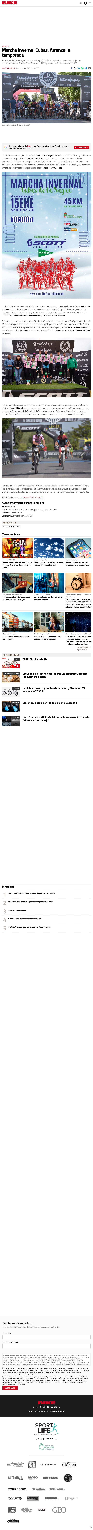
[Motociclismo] (50, 1478)
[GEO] (59, 1509)
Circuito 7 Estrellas (11, 527)
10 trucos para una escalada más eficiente (24, 918)
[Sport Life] (68, 1478)
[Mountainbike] (9, 3)
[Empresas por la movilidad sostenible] (46, 1446)
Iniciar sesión (85, 3)
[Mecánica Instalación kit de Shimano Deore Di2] (11, 706)
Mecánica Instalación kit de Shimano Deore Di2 (49, 703)
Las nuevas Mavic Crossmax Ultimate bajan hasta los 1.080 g (31, 893)
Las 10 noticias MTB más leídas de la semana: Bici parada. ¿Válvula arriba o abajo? (56, 718)
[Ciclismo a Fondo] (33, 1498)
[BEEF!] (42, 1510)
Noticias (16, 688)
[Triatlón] (38, 1489)
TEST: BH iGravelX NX (34, 659)
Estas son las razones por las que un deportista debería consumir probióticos (54, 675)
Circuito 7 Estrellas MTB (33, 497)
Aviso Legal (70, 1359)
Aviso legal (53, 1411)
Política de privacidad (42, 1411)
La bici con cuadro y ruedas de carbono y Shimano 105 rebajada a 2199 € (53, 689)
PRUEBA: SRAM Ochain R (17, 910)
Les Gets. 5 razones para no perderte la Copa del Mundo (29, 927)
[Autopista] (15, 1464)
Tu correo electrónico (11, 1342)
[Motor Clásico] (69, 1464)
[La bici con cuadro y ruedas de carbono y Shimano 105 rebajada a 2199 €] (11, 692)
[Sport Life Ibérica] (46, 1429)
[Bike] (52, 1498)
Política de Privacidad (71, 1368)
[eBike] (26, 1510)
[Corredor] (17, 1489)
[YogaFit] (14, 1498)
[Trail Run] (57, 1489)
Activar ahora (80, 147)
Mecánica (15, 703)
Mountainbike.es (8, 68)
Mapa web (61, 1411)
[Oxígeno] (72, 1498)
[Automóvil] (15, 1478)
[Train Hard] (11, 1510)
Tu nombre (6, 1333)
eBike (17, 659)
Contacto (31, 1411)
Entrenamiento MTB (11, 673)
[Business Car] (48, 1464)
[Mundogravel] (13, 1521)
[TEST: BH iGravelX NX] (11, 663)
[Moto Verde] (33, 1478)
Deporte (5, 46)
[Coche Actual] (32, 1464)
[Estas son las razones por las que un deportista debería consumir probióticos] (11, 677)
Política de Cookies (19, 1360)
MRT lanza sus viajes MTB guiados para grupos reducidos (30, 901)
